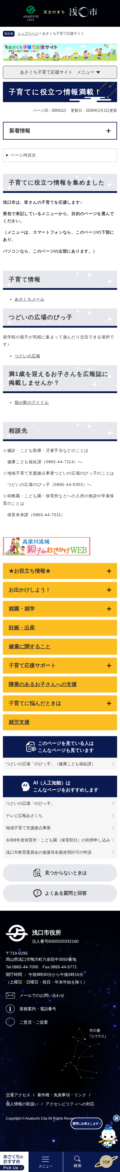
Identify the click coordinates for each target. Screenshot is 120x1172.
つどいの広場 (27, 356)
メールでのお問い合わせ (42, 995)
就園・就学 (22, 609)
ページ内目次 (23, 155)
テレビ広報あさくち (24, 815)
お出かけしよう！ (30, 590)
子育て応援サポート (32, 665)
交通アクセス (18, 1095)
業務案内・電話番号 (38, 1008)
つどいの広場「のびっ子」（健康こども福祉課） (51, 763)
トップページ (27, 33)
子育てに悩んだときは (35, 703)
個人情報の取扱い (22, 1104)
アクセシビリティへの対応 (69, 1104)
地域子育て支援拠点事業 (28, 827)
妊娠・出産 (22, 628)
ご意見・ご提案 (34, 1022)
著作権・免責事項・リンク (61, 1095)
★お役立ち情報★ (30, 571)
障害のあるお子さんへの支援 (43, 684)
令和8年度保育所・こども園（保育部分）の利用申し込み (58, 840)
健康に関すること (30, 646)
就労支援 (19, 722)
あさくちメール (30, 299)
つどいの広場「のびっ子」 (30, 803)
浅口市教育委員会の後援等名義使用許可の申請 (48, 852)
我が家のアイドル (32, 402)
